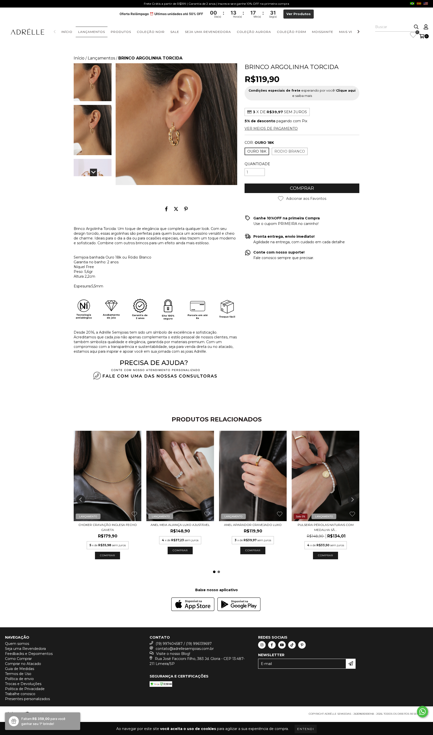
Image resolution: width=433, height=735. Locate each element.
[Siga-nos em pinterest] (302, 645)
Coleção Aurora (254, 32)
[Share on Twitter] (176, 208)
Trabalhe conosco (20, 694)
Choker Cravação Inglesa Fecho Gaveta (107, 527)
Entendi (305, 729)
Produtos (121, 32)
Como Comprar (18, 658)
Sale (174, 32)
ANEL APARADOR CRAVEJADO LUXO (253, 525)
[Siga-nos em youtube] (282, 645)
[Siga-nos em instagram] (262, 645)
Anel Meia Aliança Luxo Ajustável (180, 525)
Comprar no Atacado (23, 663)
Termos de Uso (18, 673)
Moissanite (322, 32)
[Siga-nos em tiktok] (292, 645)
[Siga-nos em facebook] (272, 645)
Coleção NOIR (151, 32)
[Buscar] (416, 27)
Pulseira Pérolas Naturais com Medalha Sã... (326, 527)
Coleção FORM (291, 32)
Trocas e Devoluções (23, 684)
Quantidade (257, 164)
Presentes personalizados (27, 699)
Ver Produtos (298, 14)
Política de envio (19, 679)
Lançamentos (91, 32)
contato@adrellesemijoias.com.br (185, 648)
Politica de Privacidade (25, 689)
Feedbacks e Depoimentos (29, 653)
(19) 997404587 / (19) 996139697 (184, 643)
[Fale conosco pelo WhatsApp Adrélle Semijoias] (422, 711)
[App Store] (193, 604)
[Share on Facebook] (166, 208)
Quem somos (17, 643)
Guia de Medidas (19, 668)
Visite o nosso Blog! (173, 653)
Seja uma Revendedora (208, 32)
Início (66, 32)
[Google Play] (239, 604)
